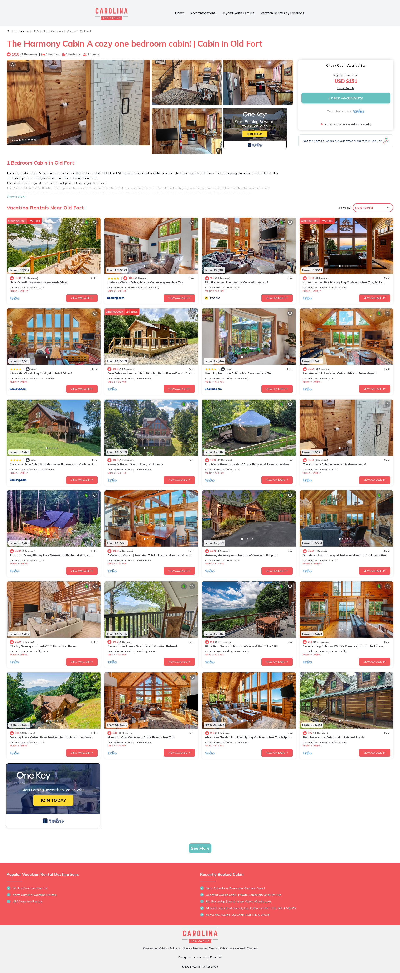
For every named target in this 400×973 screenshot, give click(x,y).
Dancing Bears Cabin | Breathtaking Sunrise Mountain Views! (51, 737)
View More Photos (24, 140)
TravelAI (216, 957)
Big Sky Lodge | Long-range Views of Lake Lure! (236, 282)
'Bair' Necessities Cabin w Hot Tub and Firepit (333, 737)
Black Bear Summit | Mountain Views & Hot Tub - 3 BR (241, 646)
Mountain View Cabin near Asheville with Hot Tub (141, 737)
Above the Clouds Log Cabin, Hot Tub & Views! (41, 373)
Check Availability (346, 97)
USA (36, 31)
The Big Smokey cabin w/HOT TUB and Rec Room (43, 646)
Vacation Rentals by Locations (282, 13)
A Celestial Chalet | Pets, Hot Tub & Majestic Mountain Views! (149, 555)
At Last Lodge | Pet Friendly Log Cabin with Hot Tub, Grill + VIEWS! (251, 908)
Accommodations (202, 13)
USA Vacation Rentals (27, 901)
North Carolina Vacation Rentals (34, 895)
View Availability (82, 298)
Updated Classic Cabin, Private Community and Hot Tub (145, 282)
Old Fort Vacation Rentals (30, 888)
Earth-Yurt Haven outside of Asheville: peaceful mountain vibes (247, 464)
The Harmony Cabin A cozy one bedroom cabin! (334, 464)
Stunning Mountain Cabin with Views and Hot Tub (238, 373)
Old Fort (85, 31)
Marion (71, 31)
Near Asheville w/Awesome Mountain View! (38, 282)
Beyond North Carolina (238, 13)
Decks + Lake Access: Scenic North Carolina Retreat (142, 646)
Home (179, 13)
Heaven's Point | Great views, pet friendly (135, 464)
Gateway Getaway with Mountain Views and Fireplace (241, 555)
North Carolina (53, 31)
